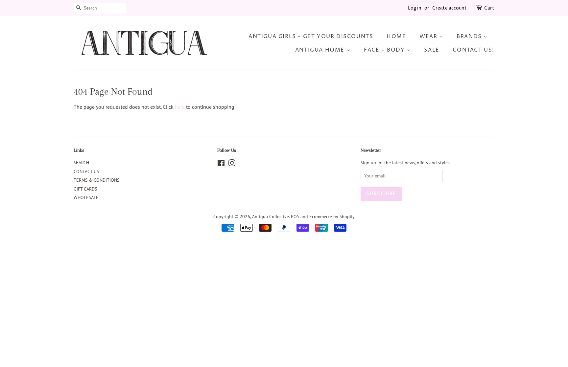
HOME (396, 36)
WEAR (429, 36)
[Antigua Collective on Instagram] (231, 164)
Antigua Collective (270, 216)
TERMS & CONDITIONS (96, 180)
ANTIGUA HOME (320, 50)
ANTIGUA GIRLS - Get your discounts (310, 36)
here (180, 106)
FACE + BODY (385, 50)
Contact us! (473, 50)
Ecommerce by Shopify (332, 216)
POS (295, 216)
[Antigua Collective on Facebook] (221, 164)
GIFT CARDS (85, 189)
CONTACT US (86, 171)
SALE (431, 50)
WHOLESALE (86, 197)
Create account (449, 8)
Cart (489, 8)
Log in (414, 8)
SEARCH (81, 163)
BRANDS (470, 36)
